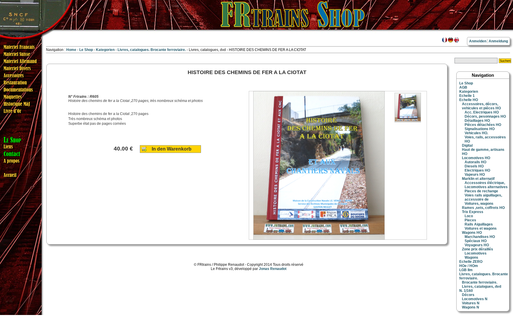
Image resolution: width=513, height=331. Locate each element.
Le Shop (86, 50)
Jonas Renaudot (272, 269)
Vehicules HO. (476, 133)
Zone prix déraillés (477, 249)
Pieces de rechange (481, 191)
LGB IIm (466, 270)
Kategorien (105, 50)
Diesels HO (474, 166)
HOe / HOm (468, 266)
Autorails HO (475, 162)
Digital (467, 145)
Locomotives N (474, 299)
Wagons (471, 257)
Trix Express (472, 212)
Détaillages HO (477, 121)
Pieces (470, 220)
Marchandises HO (480, 237)
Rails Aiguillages (479, 224)
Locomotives (476, 253)
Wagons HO (472, 233)
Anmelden (477, 41)
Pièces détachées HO (483, 125)
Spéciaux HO (476, 241)
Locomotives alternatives (486, 187)
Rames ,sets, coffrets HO (483, 208)
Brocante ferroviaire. (479, 282)
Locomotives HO (476, 158)
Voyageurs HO (477, 245)
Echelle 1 (467, 96)
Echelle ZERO (470, 262)
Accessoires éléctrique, (485, 183)
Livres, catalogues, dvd (481, 286)
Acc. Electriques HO (482, 112)
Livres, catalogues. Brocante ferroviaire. (152, 50)
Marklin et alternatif (478, 179)
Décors (468, 295)
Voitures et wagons (481, 228)
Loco (469, 216)
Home (71, 50)
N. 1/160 (466, 291)
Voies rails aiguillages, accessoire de (483, 197)
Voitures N (470, 303)
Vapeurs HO (475, 174)
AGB (463, 87)
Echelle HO (468, 100)
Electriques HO (477, 170)
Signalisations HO (480, 129)
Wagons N (470, 307)
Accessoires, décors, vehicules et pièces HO (481, 106)
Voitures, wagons (479, 204)
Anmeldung (498, 41)
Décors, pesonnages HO (485, 116)
